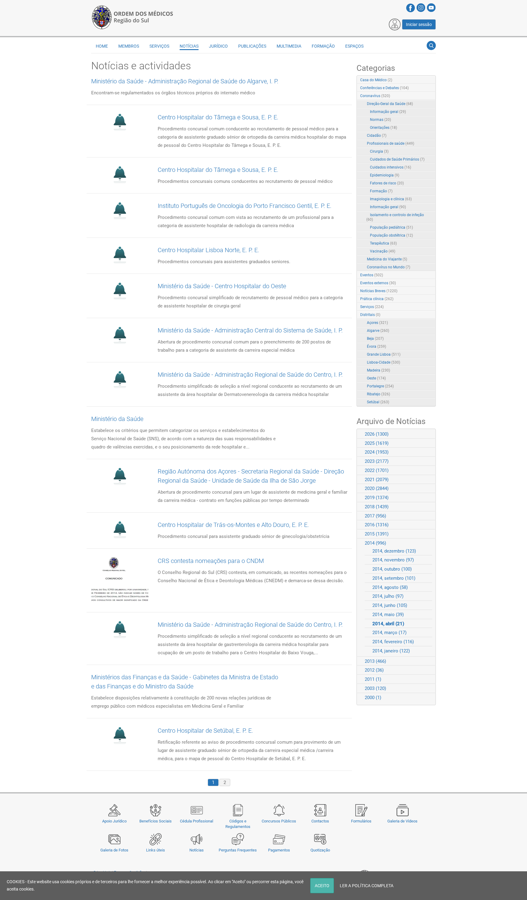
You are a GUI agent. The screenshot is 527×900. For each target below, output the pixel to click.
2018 (377, 507)
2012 (374, 670)
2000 (373, 697)
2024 (377, 452)
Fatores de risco (387, 183)
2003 (375, 688)
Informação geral (388, 112)
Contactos (320, 821)
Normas (380, 120)
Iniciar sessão (419, 24)
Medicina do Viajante (387, 259)
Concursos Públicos (279, 821)
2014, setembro (393, 578)
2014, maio (388, 614)
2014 (375, 543)
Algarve (378, 330)
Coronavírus (375, 96)
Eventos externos (378, 283)
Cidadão (376, 135)
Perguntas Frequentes (238, 850)
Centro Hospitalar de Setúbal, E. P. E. (205, 730)
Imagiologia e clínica (391, 199)
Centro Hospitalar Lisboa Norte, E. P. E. (208, 250)
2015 (377, 534)
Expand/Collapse (424, 96)
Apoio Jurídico (114, 821)
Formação (381, 191)
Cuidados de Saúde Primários (397, 159)
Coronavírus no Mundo (388, 267)
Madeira (378, 370)
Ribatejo (378, 394)
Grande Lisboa (383, 354)
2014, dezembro (394, 551)
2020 (377, 488)
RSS (431, 80)
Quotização (320, 850)
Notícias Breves (378, 291)
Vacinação (382, 251)
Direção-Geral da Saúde (390, 104)
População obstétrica (391, 235)
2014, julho (387, 596)
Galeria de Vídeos (402, 821)
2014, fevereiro (393, 641)
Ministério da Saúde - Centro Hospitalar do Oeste (222, 286)
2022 (377, 470)
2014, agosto (390, 587)
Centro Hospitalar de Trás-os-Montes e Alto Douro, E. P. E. (233, 524)
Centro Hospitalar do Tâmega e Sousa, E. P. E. (218, 117)
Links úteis (155, 850)
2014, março (389, 632)
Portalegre (380, 386)
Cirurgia (379, 151)
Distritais (370, 315)
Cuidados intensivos (390, 167)
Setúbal (378, 402)
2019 (377, 497)
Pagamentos (279, 850)
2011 (373, 679)
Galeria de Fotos (114, 850)
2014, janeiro (391, 651)
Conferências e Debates (384, 88)
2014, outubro (392, 569)
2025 (377, 443)
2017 (375, 516)
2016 (377, 525)
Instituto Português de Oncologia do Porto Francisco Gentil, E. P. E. (245, 205)
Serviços (372, 307)
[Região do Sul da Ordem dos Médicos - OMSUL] (132, 16)
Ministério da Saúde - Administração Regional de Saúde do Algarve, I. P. (184, 81)
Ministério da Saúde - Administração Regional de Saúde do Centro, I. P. (250, 374)
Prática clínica (376, 299)
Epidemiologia (384, 175)
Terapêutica (383, 243)
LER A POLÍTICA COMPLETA (366, 885)
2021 (377, 479)
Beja (375, 338)
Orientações (383, 127)
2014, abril (388, 623)
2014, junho (389, 605)
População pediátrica (391, 227)
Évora (376, 346)
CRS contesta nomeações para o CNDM (211, 560)
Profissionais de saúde (390, 143)
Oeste (376, 378)
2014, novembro (393, 560)
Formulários (361, 821)
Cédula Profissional (196, 821)
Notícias (196, 850)
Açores (377, 323)
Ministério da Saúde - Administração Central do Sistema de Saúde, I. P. (250, 330)
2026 (377, 434)
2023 (377, 461)
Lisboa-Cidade (383, 362)
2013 (375, 661)
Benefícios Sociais (155, 821)
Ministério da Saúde (117, 419)
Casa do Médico (376, 80)
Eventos (371, 275)
